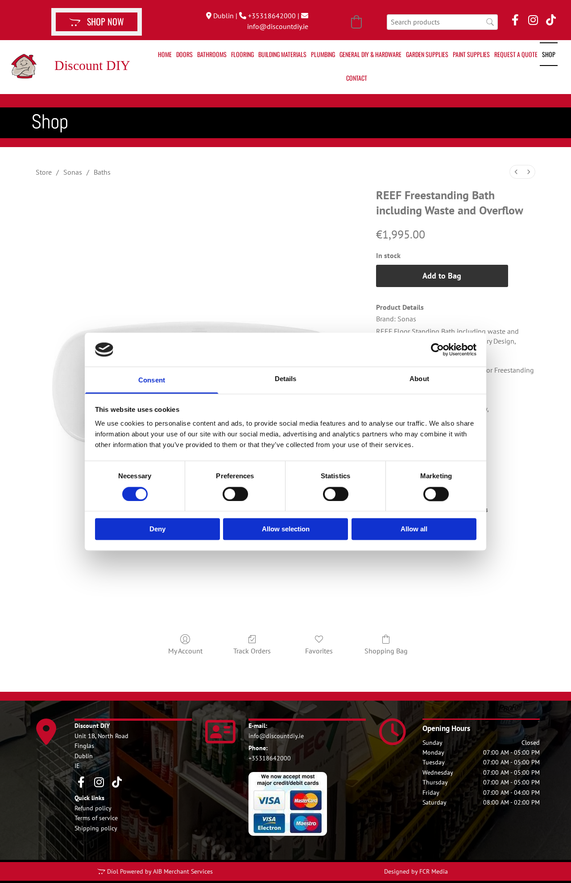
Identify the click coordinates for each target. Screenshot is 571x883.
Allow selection (286, 529)
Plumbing (323, 54)
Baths (102, 172)
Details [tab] (286, 379)
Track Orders (252, 650)
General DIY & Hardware (370, 54)
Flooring (242, 54)
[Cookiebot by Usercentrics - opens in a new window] (437, 349)
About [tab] (419, 379)
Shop (548, 54)
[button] (96, 22)
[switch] (235, 494)
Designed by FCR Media (416, 871)
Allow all (414, 529)
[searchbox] (442, 22)
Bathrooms (212, 54)
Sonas (72, 172)
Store (44, 172)
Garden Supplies (427, 54)
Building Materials (282, 54)
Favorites (319, 650)
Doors (184, 54)
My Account (185, 650)
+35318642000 (272, 15)
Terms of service (96, 818)
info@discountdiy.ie (277, 26)
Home (165, 54)
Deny (157, 529)
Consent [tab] (151, 380)
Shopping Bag (386, 650)
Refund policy (93, 808)
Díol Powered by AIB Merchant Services (160, 871)
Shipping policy (95, 828)
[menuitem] (516, 171)
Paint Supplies (471, 54)
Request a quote (516, 54)
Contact (356, 77)
